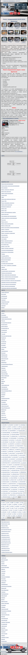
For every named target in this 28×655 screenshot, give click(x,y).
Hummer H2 (4, 445)
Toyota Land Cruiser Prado (16, 493)
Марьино (3, 381)
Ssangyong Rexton (14, 485)
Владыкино (3, 315)
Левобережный (4, 584)
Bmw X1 (14, 426)
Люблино (3, 411)
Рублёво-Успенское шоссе (6, 552)
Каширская (3, 337)
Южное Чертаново (5, 603)
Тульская (3, 334)
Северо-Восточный (5, 301)
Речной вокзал (4, 324)
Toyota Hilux (21, 491)
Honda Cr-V (19, 441)
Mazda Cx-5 (13, 466)
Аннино (2, 313)
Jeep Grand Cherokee (6, 457)
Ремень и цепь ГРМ (5, 246)
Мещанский (3, 588)
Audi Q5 (3, 426)
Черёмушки (3, 557)
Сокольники (3, 347)
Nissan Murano (4, 477)
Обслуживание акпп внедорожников (8, 216)
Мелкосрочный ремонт (6, 259)
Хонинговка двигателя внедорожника (9, 288)
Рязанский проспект (5, 398)
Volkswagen (19, 515)
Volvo (3, 517)
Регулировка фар (4, 244)
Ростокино (3, 578)
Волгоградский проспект (6, 335)
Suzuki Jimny (14, 489)
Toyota (13, 515)
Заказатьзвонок (24, 7)
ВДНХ (2, 383)
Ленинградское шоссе (5, 531)
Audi (7, 502)
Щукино (2, 599)
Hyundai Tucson (14, 447)
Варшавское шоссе (5, 544)
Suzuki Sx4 (21, 489)
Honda (12, 506)
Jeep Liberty (15, 457)
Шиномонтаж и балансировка (7, 252)
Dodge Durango (22, 436)
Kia (16, 508)
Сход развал (4, 238)
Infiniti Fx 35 (22, 447)
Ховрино (3, 635)
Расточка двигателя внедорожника (8, 284)
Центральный (4, 296)
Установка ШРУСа (5, 255)
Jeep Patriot (22, 457)
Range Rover (4, 510)
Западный (3, 305)
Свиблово (3, 413)
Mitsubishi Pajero (15, 474)
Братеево (3, 627)
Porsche (3, 513)
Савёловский (4, 626)
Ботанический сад (5, 328)
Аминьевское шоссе (5, 548)
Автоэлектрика (4, 235)
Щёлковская (3, 377)
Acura (3, 502)
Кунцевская (3, 341)
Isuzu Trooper (11, 453)
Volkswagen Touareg (5, 496)
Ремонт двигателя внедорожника (8, 286)
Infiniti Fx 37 (4, 449)
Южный (2, 307)
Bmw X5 (3, 428)
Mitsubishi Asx (23, 472)
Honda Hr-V (4, 443)
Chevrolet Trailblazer (14, 434)
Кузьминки (3, 402)
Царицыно (3, 582)
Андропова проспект (5, 537)
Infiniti (3, 508)
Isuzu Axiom (17, 451)
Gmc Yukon (12, 441)
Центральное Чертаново (6, 586)
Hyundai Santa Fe (19, 445)
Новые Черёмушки (5, 375)
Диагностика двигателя (6, 191)
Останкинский (4, 624)
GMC (7, 506)
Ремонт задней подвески (6, 242)
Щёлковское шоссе (5, 535)
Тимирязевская (4, 366)
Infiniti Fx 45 (11, 449)
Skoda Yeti (4, 483)
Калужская (3, 343)
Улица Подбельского (5, 407)
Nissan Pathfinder (13, 477)
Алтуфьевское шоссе (5, 539)
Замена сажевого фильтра (6, 231)
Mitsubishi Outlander (5, 474)
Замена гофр (4, 269)
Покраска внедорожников (6, 273)
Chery (22, 502)
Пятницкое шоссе (4, 546)
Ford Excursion (4, 438)
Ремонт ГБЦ (3, 201)
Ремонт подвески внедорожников (8, 278)
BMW (11, 502)
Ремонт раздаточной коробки (7, 223)
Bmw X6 (9, 428)
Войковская (3, 409)
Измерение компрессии (6, 206)
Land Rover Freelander (17, 460)
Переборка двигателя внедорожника (8, 282)
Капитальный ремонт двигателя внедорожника (11, 280)
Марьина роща (4, 601)
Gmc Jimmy (18, 440)
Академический (4, 618)
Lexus (10, 510)
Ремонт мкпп (4, 208)
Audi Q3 (16, 424)
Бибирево (3, 607)
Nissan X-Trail (13, 479)
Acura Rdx (10, 424)
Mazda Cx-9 (4, 468)
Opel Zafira (20, 479)
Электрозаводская (5, 385)
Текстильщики (4, 356)
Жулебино (3, 345)
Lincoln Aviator (16, 464)
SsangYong (20, 513)
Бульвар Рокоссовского (6, 322)
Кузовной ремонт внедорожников (8, 271)
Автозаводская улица (5, 540)
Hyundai (22, 506)
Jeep (12, 508)
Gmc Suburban (4, 441)
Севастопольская (5, 406)
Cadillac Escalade (16, 428)
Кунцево (3, 574)
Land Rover (21, 508)
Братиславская (4, 326)
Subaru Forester (5, 487)
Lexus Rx (9, 464)
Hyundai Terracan (5, 447)
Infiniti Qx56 (10, 451)
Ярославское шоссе (5, 521)
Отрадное (3, 392)
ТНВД (2, 197)
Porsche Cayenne (5, 481)
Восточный (3, 294)
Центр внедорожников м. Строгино (10, 118)
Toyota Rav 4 (4, 494)
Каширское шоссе (5, 533)
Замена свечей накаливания (7, 193)
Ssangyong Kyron (5, 485)
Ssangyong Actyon (12, 483)
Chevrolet (3, 504)
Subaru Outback (13, 487)
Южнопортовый (4, 559)
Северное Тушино (5, 637)
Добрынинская (4, 354)
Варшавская (3, 362)
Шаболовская (4, 400)
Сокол (2, 379)
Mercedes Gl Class (5, 470)
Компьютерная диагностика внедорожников (10, 185)
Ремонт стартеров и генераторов (8, 233)
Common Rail (4, 195)
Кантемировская (4, 388)
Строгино (3, 339)
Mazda (20, 510)
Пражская (3, 360)
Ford (2, 506)
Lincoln (15, 510)
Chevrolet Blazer (12, 430)
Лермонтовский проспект (6, 318)
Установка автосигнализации (7, 263)
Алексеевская (4, 404)
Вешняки (3, 616)
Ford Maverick (4, 440)
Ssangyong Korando (21, 483)
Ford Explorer (21, 438)
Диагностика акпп (5, 214)
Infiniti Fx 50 (18, 449)
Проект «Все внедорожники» (6, 652)
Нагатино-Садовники (5, 576)
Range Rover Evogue (15, 462)
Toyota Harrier (4, 491)
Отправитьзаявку (18, 7)
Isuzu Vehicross (19, 453)
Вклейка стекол (4, 261)
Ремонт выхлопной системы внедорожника (10, 227)
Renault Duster (22, 481)
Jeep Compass (22, 455)
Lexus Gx (23, 462)
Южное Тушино (4, 629)
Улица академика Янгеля (6, 390)
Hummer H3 (11, 445)
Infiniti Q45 (4, 451)
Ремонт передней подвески (7, 240)
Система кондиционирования (7, 250)
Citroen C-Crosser (5, 436)
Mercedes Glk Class (15, 470)
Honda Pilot (11, 443)
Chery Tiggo (4, 430)
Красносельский (4, 609)
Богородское (4, 641)
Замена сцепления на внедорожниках (9, 218)
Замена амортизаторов (6, 257)
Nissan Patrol (21, 477)
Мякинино (3, 368)
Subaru (3, 515)
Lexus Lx (3, 464)
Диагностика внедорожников (7, 184)
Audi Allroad (22, 424)
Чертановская (4, 387)
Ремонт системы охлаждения (7, 248)
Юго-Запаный (4, 298)
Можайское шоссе (5, 527)
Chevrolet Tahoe (15, 432)
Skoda (14, 513)
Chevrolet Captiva (21, 430)
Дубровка (3, 394)
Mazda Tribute (11, 468)
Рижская (3, 320)
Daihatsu (15, 504)
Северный (3, 299)
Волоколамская (4, 317)
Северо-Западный (5, 292)
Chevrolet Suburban (5, 432)
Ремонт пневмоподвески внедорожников (9, 276)
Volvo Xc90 (14, 496)
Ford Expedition (13, 438)
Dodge (20, 504)
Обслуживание (4, 187)
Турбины (3, 254)
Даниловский (4, 565)
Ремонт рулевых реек (5, 225)
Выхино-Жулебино (5, 567)
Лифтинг (3, 267)
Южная (2, 349)
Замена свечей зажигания (6, 204)
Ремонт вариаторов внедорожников (8, 274)
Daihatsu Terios (14, 436)
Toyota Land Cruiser (5, 493)
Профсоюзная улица (5, 523)
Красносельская (4, 358)
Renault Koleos (13, 481)
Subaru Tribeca (21, 487)
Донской (3, 639)
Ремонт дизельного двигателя (7, 189)
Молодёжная (4, 371)
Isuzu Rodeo (4, 453)
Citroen (9, 504)
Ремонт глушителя (5, 229)
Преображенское (4, 593)
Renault (9, 513)
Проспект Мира (4, 373)
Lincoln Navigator (5, 466)
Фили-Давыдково (4, 590)
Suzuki (8, 515)
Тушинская (3, 370)
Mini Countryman (14, 472)
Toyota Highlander (13, 491)
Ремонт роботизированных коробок (8, 212)
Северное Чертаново (5, 622)
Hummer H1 (18, 443)
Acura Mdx (4, 424)
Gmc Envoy (12, 440)
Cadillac (17, 502)
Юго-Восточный (4, 303)
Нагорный (3, 631)
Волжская (3, 352)
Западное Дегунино (5, 614)
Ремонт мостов (4, 221)
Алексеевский (4, 620)
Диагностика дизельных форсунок (8, 199)
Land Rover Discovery (6, 460)
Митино (2, 396)
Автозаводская (4, 419)
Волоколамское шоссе (6, 542)
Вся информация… (19, 151)
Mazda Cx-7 (20, 466)
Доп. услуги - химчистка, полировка (8, 265)
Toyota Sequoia (12, 494)
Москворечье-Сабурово (6, 610)
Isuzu (7, 508)
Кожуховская (4, 332)
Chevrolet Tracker (5, 434)
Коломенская (4, 330)
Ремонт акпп (3, 210)
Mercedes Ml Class (5, 472)
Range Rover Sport (5, 462)
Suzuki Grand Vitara (5, 489)
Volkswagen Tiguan (21, 494)
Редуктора (3, 219)
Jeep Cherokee (4, 455)
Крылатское (3, 417)
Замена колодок (4, 237)
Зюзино (2, 563)
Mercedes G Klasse (20, 468)
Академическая (4, 351)
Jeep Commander (13, 455)
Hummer (17, 506)
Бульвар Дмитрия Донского (7, 364)
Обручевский (4, 595)
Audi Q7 (9, 426)
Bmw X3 (20, 426)
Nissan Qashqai (5, 479)
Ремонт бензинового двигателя (7, 202)
